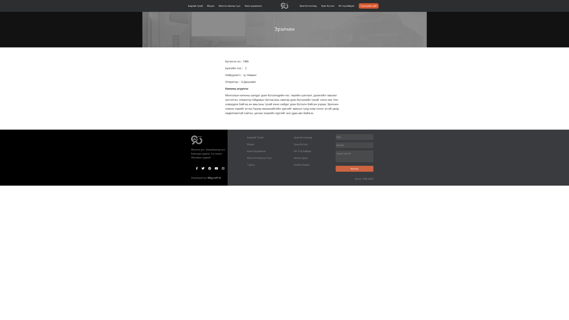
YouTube (216, 168)
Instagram (223, 168)
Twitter (203, 168)
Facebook (197, 168)
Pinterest (209, 168)
